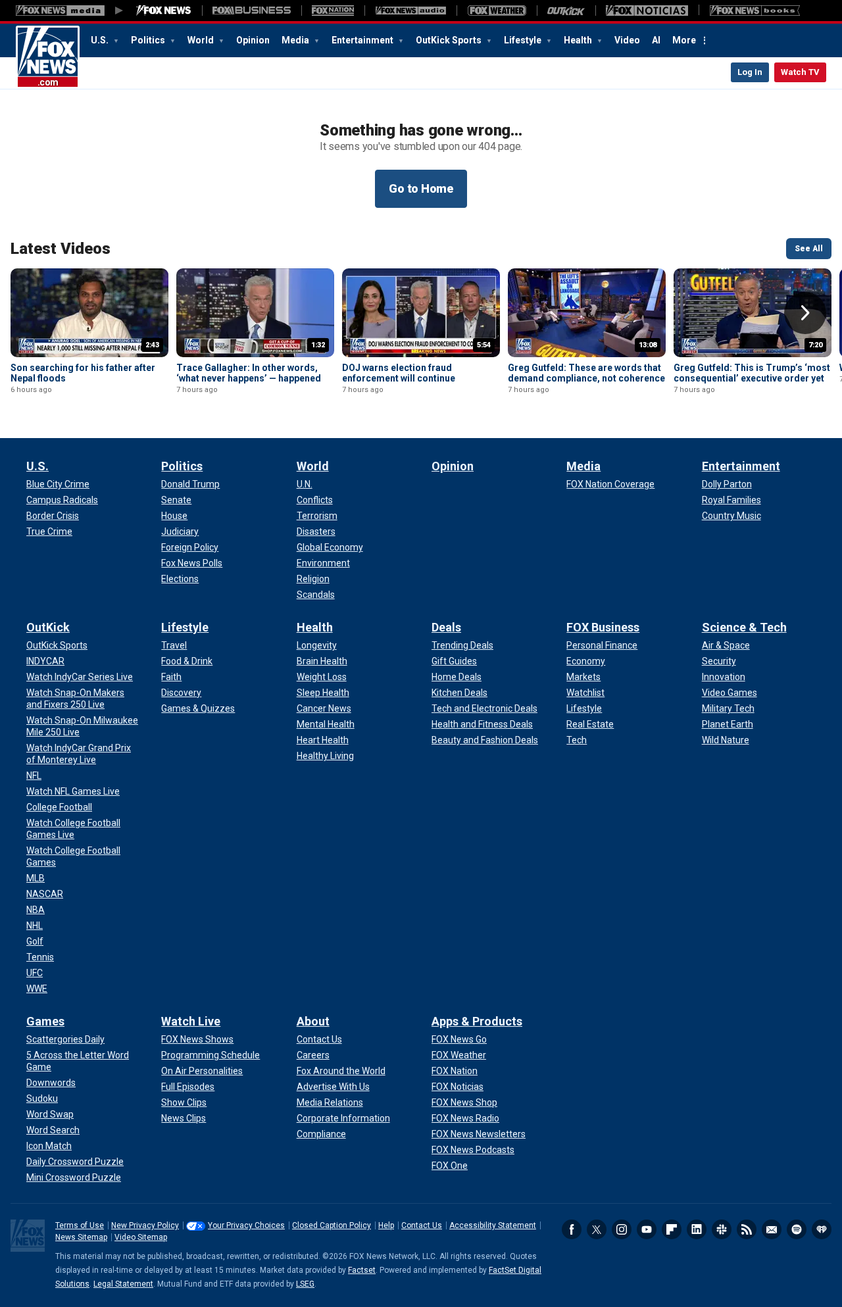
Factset (362, 1270)
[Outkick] (566, 10)
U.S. (101, 40)
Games (45, 1021)
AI (656, 40)
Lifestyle (523, 40)
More (684, 40)
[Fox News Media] (163, 10)
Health (579, 40)
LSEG (305, 1284)
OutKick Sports (449, 40)
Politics (149, 40)
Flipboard (671, 1229)
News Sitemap (81, 1237)
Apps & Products (477, 1021)
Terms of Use (79, 1225)
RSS (746, 1229)
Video (627, 40)
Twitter (597, 1229)
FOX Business (602, 627)
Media (296, 40)
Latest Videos (61, 248)
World (201, 40)
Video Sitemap (140, 1237)
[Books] (755, 10)
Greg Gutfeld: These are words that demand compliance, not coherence (586, 372)
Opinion (253, 40)
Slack (721, 1229)
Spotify (796, 1229)
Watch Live (190, 1021)
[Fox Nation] (333, 10)
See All (809, 248)
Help (386, 1225)
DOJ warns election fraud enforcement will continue (398, 372)
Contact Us (421, 1225)
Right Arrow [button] (805, 313)
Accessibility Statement (492, 1225)
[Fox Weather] (496, 10)
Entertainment (363, 40)
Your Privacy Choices (246, 1225)
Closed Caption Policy (331, 1225)
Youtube (646, 1229)
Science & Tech (744, 627)
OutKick (48, 627)
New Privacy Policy (145, 1225)
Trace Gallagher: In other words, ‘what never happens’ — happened (248, 372)
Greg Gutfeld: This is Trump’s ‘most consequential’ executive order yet (752, 372)
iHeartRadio (821, 1229)
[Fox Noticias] (647, 10)
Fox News (48, 57)
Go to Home (421, 188)
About (313, 1021)
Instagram (622, 1229)
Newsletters (771, 1229)
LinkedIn (696, 1229)
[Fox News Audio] (410, 10)
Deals (446, 627)
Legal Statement (123, 1284)
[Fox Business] (251, 10)
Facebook (572, 1229)
